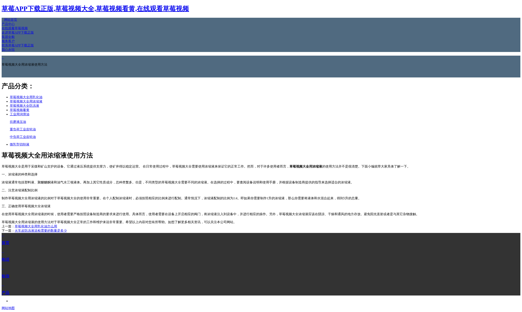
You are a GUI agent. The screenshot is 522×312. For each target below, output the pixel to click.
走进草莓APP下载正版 (18, 32)
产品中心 (8, 24)
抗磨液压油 (18, 121)
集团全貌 (8, 37)
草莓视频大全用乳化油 (26, 97)
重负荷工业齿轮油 (23, 129)
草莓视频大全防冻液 (24, 105)
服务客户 (8, 41)
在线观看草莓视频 (15, 28)
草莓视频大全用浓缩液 (26, 101)
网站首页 (9, 19)
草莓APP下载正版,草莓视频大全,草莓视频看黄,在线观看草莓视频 (95, 8)
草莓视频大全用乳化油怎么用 (36, 226)
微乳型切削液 (19, 144)
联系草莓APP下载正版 (18, 45)
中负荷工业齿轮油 (23, 137)
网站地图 (8, 308)
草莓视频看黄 (19, 110)
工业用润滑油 (19, 114)
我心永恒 (8, 49)
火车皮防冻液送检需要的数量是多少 (41, 230)
